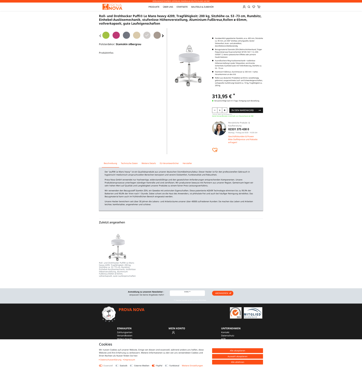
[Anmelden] (244, 6)
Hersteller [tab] (187, 163)
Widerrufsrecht (124, 338)
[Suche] (249, 7)
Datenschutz (227, 335)
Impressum (129, 359)
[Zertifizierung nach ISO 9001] (235, 312)
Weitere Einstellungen (192, 365)
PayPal (159, 365)
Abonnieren (221, 293)
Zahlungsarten (124, 332)
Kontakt (225, 332)
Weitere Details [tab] (149, 163)
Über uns (168, 6)
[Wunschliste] (253, 6)
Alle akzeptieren (237, 350)
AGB (223, 338)
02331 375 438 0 (238, 129)
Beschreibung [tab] (110, 163)
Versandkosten (124, 335)
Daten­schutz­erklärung (111, 359)
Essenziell (108, 365)
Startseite (182, 6)
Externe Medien (141, 365)
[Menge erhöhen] (224, 110)
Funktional (174, 365)
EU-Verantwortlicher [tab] (169, 163)
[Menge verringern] (214, 110)
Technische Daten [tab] (129, 163)
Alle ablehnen (237, 362)
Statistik (123, 365)
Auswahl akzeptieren (237, 356)
